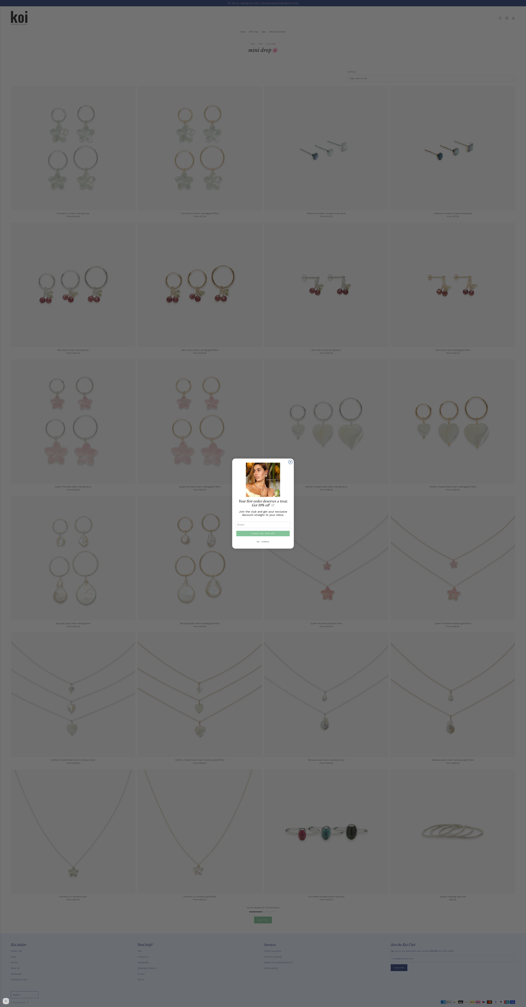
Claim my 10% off (263, 533)
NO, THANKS (263, 542)
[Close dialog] (290, 462)
